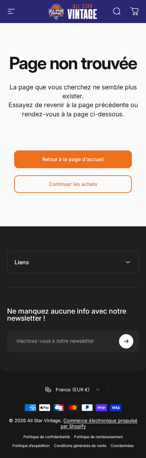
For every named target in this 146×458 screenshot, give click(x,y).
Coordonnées (122, 445)
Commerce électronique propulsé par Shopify (99, 423)
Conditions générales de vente (80, 445)
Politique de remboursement (98, 437)
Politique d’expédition (31, 445)
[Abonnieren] (126, 341)
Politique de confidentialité (46, 437)
